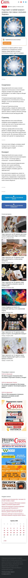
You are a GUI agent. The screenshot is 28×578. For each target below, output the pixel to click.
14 (17, 530)
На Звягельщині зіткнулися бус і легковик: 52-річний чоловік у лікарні (14, 376)
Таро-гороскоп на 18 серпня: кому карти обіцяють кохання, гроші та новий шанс (13, 284)
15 (20, 530)
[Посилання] (5, 2)
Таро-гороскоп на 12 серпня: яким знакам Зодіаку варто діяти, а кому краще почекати (13, 356)
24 (4, 535)
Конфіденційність (6, 574)
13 (14, 530)
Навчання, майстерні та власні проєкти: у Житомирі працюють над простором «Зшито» (14, 514)
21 (17, 532)
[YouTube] (21, 2)
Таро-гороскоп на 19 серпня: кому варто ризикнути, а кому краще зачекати (13, 259)
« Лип (4, 540)
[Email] (19, 2)
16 (23, 530)
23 (23, 532)
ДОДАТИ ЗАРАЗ (7, 43)
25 (7, 535)
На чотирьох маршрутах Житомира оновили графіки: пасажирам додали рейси (14, 385)
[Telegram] (26, 2)
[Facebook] (23, 2)
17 (4, 532)
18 (7, 532)
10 (4, 530)
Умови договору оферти (8, 572)
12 (10, 530)
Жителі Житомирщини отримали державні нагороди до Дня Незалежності (12, 395)
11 (7, 530)
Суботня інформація (7, 374)
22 (20, 532)
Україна (15, 382)
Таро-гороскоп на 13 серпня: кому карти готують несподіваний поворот (14, 333)
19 (10, 532)
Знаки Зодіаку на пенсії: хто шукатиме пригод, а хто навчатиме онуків (13, 308)
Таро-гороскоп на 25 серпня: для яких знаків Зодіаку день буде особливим (14, 235)
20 (14, 532)
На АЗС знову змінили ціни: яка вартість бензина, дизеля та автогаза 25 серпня (12, 510)
